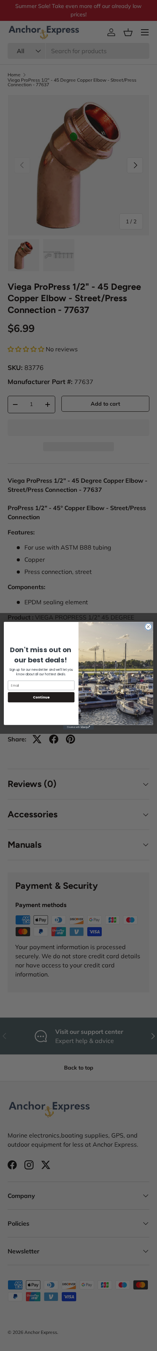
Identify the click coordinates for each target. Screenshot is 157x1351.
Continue (41, 697)
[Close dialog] (148, 626)
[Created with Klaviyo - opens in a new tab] (78, 727)
